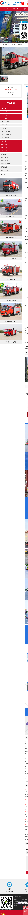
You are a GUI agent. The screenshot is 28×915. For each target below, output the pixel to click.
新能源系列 (4, 150)
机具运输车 (4, 112)
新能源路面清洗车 (5, 163)
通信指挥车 (4, 147)
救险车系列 (4, 141)
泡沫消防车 (4, 128)
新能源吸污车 (4, 170)
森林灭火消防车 (5, 121)
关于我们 (16, 9)
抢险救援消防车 (5, 137)
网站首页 (5, 9)
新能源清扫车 (4, 157)
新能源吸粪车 (4, 167)
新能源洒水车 (4, 154)
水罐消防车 (20, 44)
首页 (2, 44)
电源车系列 (4, 144)
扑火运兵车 (4, 115)
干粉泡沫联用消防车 (6, 131)
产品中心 (7, 44)
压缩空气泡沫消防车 (6, 134)
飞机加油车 (4, 108)
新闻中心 (21, 897)
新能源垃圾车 (4, 160)
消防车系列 (14, 44)
